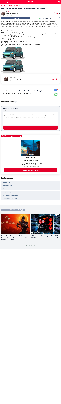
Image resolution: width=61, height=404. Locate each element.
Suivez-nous (16, 18)
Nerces (9, 11)
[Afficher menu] (2, 1)
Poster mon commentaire (30, 128)
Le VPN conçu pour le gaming (11, 136)
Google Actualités (24, 91)
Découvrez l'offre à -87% (30, 170)
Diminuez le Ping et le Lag (30, 160)
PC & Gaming (11, 5)
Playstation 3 (53, 21)
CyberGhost (30, 157)
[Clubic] (30, 2)
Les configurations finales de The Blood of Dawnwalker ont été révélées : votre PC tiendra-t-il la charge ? (15, 238)
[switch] (56, 2)
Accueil (3, 5)
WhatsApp (37, 91)
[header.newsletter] (8, 2)
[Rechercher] (4, 2)
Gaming (18, 5)
